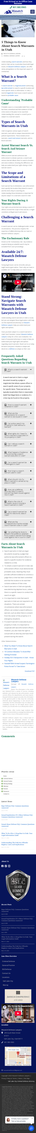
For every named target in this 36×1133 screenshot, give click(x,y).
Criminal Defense (8, 961)
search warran (7, 86)
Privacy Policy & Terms (9, 1078)
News (20, 1078)
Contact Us (6, 973)
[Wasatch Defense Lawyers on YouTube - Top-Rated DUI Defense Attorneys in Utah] (9, 866)
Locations (5, 977)
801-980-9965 (9, 1042)
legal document (21, 86)
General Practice (8, 965)
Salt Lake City (8, 981)
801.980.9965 (19, 7)
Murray (5, 985)
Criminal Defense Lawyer (12, 56)
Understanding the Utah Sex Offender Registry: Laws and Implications (14, 843)
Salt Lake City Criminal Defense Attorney (21, 1081)
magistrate (10, 93)
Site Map (27, 1078)
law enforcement (7, 88)
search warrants (17, 62)
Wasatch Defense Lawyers (12, 53)
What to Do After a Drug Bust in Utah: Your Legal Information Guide (16, 834)
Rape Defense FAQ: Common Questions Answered (15, 807)
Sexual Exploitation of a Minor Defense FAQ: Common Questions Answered (17, 816)
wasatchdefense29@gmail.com (13, 1070)
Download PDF (30, 671)
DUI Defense (6, 969)
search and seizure (14, 138)
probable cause (13, 95)
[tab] (18, 370)
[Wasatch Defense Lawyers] (7, 684)
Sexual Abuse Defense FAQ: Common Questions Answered (17, 825)
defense (12, 349)
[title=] (18, 885)
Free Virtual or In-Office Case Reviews (18, 2)
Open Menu (32, 12)
